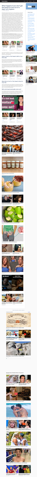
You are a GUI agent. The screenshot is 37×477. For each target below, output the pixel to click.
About (33, 1)
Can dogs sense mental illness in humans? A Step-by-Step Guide (31, 21)
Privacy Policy (16, 310)
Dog (27, 1)
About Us (23, 310)
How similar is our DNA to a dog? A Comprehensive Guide (31, 39)
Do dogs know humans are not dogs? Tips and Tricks (31, 26)
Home (24, 1)
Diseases (30, 1)
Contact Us (20, 310)
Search (29, 5)
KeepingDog (4, 1)
